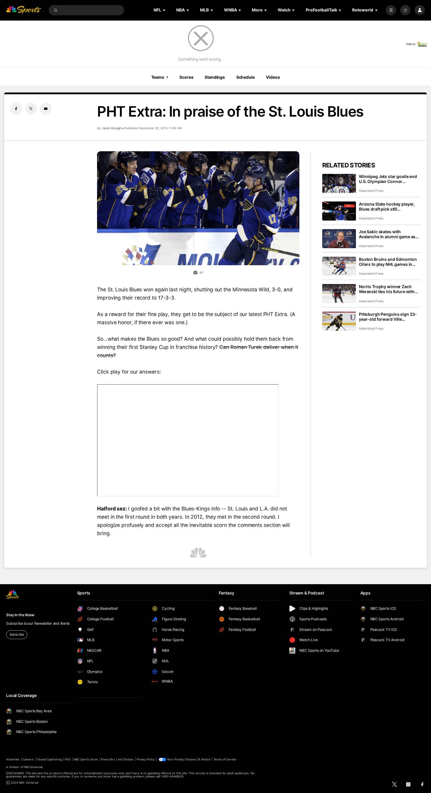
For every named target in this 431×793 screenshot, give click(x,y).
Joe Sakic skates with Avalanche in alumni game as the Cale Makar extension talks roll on (389, 234)
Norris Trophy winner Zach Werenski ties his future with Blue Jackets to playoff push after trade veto (387, 289)
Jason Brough (111, 128)
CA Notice (203, 759)
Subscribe (17, 634)
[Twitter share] (31, 109)
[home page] (23, 10)
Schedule (245, 77)
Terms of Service (224, 759)
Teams (157, 77)
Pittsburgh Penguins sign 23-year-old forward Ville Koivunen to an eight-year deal (389, 317)
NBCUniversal (33, 767)
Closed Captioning (49, 759)
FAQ (67, 759)
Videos (273, 77)
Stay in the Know (20, 615)
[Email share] (46, 109)
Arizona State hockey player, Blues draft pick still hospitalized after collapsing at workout (389, 206)
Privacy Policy (146, 759)
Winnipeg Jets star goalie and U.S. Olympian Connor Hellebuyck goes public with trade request (388, 179)
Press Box (108, 759)
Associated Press (371, 191)
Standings (215, 77)
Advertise (12, 759)
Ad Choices (125, 759)
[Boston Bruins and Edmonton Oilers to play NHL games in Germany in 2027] (339, 266)
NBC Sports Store (86, 759)
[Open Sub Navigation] (164, 10)
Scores (186, 77)
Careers (28, 759)
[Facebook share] (16, 109)
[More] (391, 10)
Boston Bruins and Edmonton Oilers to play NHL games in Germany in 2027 (388, 262)
